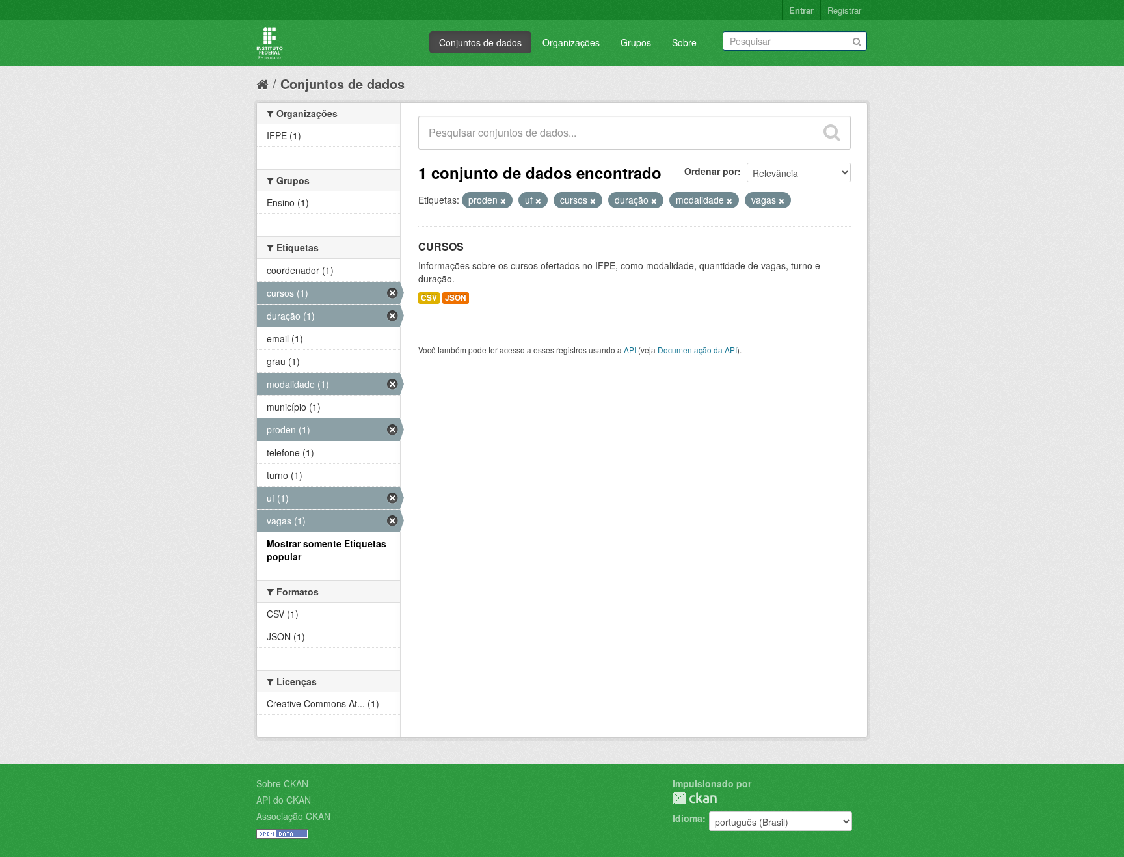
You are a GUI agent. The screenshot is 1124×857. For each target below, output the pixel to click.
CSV (429, 297)
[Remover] (503, 200)
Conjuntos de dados (480, 42)
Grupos (636, 42)
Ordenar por (711, 171)
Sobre (684, 42)
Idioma (687, 817)
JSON (455, 297)
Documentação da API (697, 349)
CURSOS (441, 246)
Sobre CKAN (282, 783)
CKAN (695, 798)
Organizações (571, 42)
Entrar (801, 10)
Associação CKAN (293, 816)
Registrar (844, 10)
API (630, 349)
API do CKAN (283, 799)
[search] (832, 133)
